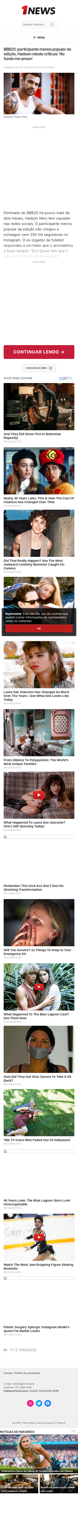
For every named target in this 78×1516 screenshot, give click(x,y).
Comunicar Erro (36, 368)
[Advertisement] (39, 168)
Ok (39, 628)
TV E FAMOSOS (22, 1350)
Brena (51, 67)
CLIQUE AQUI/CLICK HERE (44, 1390)
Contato (8, 1373)
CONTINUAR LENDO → (39, 352)
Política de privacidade (27, 1373)
